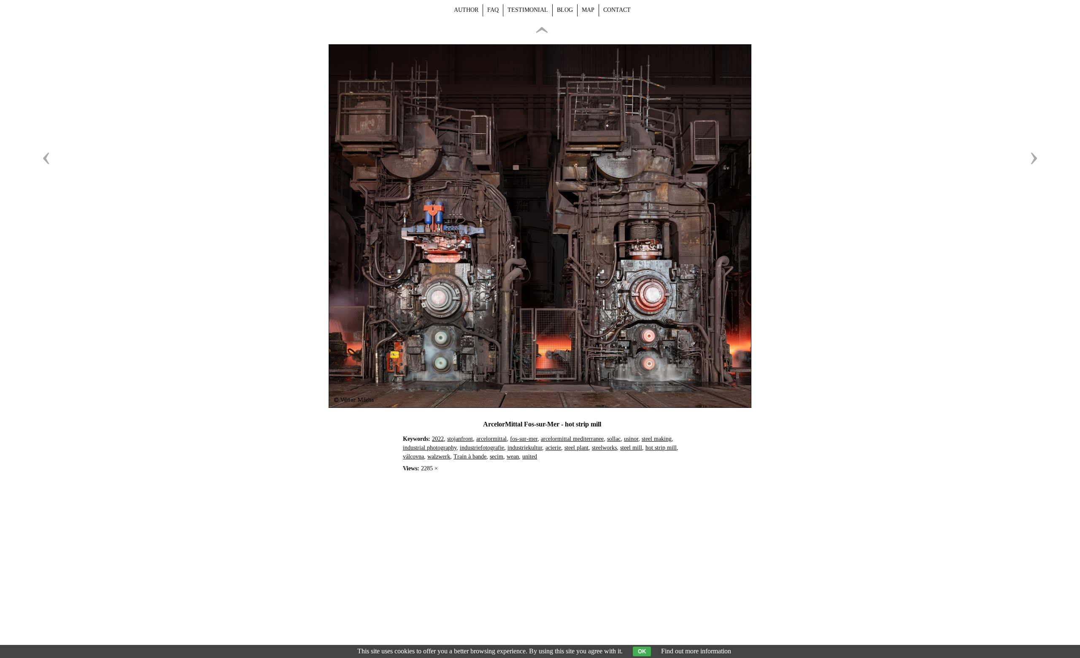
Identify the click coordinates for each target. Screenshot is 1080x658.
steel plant (576, 448)
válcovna (413, 456)
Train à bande (470, 456)
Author (466, 10)
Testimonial (528, 10)
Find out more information (696, 651)
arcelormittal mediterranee (572, 439)
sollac (614, 439)
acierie (553, 448)
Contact (617, 10)
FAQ (493, 10)
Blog (565, 10)
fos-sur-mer (523, 439)
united (529, 456)
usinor (631, 439)
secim (496, 456)
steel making (657, 439)
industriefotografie (482, 448)
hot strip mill (661, 448)
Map (588, 10)
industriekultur (525, 448)
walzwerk (438, 456)
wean (513, 456)
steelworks (604, 448)
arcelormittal (491, 439)
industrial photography (429, 448)
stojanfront (460, 439)
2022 (438, 439)
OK (642, 651)
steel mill (631, 448)
